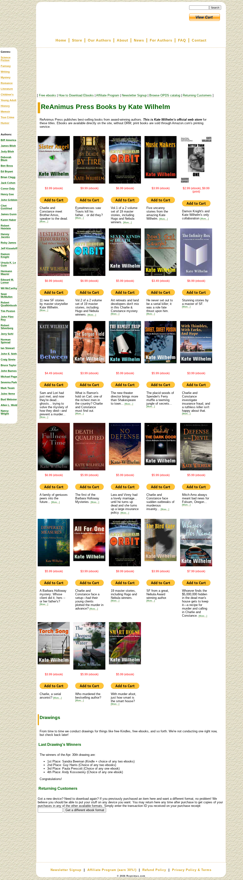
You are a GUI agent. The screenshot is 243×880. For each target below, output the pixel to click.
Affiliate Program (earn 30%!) (111, 870)
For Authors (161, 40)
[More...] (44, 221)
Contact (199, 40)
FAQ (182, 40)
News (139, 40)
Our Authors (99, 40)
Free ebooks (47, 95)
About (122, 40)
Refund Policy (154, 870)
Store (77, 40)
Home (61, 40)
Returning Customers (197, 95)
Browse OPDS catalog (164, 95)
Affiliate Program (107, 95)
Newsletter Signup (134, 95)
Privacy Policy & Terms (191, 870)
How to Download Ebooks (76, 95)
